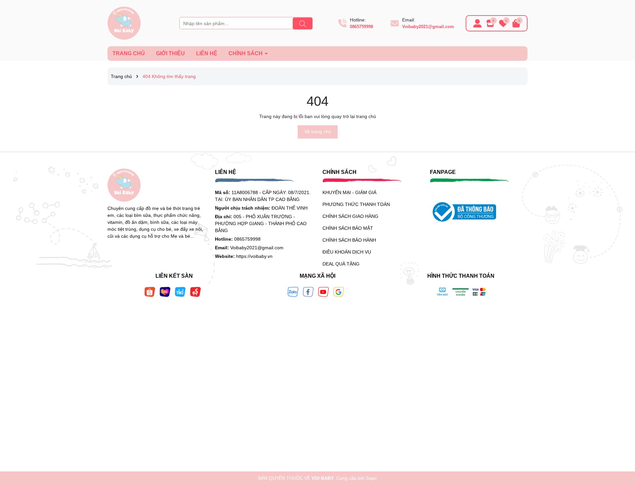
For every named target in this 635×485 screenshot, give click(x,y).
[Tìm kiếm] (303, 23)
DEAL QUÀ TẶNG (341, 263)
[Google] (338, 291)
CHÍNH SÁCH (246, 53)
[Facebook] (308, 291)
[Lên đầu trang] (621, 445)
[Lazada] (165, 291)
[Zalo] (293, 291)
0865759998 (361, 26)
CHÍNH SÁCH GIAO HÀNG (350, 216)
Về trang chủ (317, 131)
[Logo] (124, 22)
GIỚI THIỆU (170, 53)
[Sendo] (195, 291)
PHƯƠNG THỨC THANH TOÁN (356, 204)
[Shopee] (150, 291)
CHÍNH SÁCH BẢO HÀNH (349, 240)
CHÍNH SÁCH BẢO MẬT (347, 228)
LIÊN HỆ (206, 53)
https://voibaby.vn (254, 256)
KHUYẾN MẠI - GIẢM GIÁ (349, 192)
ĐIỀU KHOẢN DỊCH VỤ (346, 252)
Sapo (371, 478)
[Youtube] (323, 291)
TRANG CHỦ (128, 53)
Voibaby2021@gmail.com (428, 26)
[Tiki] (180, 291)
